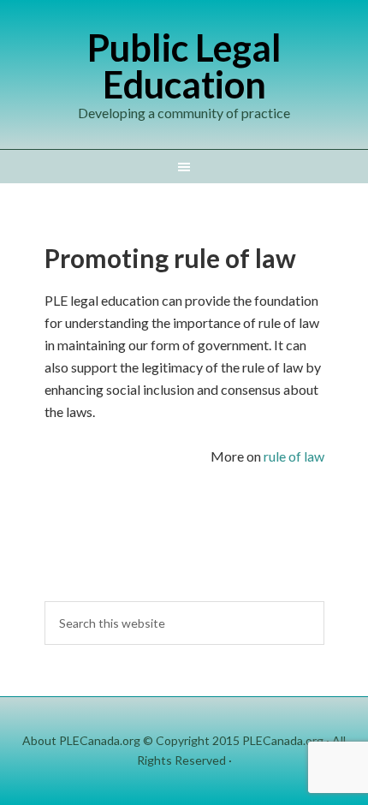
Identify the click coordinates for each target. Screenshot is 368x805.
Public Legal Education (184, 66)
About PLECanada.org (81, 740)
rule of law (294, 456)
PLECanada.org (282, 740)
